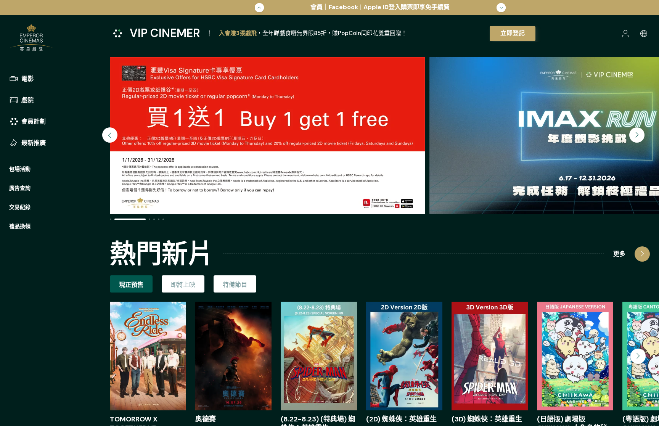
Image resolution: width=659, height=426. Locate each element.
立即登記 (512, 33)
